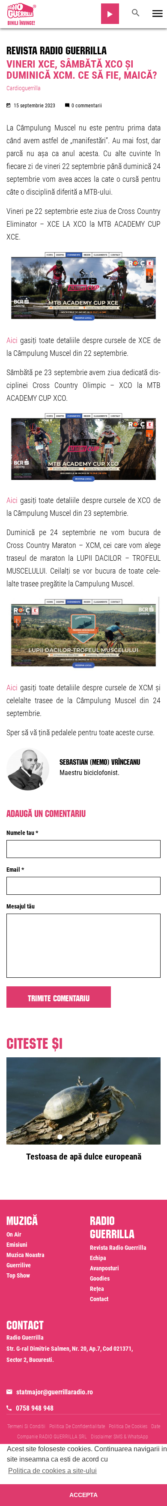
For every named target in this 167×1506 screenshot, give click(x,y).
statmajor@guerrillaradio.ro (54, 1392)
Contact (99, 1299)
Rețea (97, 1288)
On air (13, 1234)
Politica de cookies (128, 1426)
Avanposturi (104, 1268)
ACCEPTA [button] (83, 1494)
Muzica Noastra (25, 1255)
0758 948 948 (35, 1408)
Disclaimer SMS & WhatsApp (119, 1437)
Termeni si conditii (26, 1426)
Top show (18, 1275)
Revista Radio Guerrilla (56, 49)
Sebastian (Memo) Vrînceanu (100, 761)
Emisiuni (16, 1244)
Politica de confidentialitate (77, 1426)
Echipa (98, 1258)
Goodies (100, 1278)
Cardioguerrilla (23, 88)
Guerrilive (18, 1265)
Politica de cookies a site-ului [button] (52, 1470)
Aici (12, 340)
